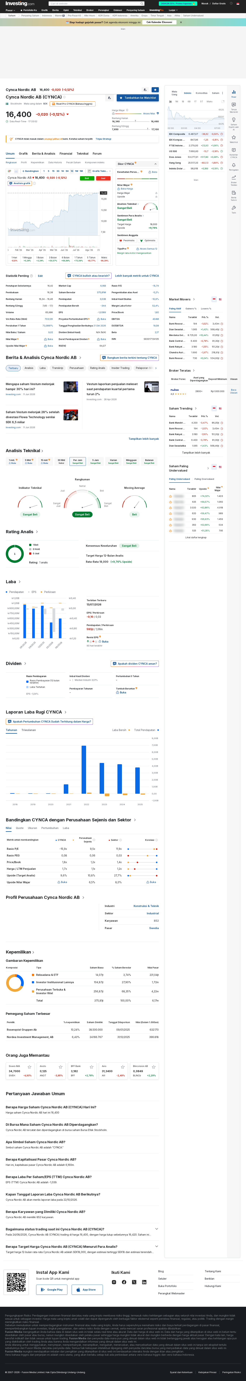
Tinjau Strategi (103, 139)
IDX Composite (177, 134)
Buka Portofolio (167, 1286)
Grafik (23, 153)
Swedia (154, 928)
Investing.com (13, 394)
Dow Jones (175, 157)
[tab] (13, 461)
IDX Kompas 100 (178, 139)
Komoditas (201, 93)
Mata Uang (174, 93)
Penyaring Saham (136, 10)
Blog (161, 1271)
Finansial (66, 153)
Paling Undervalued (179, 479)
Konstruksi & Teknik (146, 905)
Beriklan (209, 1278)
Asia (169, 15)
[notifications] (231, 3)
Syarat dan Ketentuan (181, 1372)
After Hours (89, 15)
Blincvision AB (140, 1066)
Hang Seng (175, 162)
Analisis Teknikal (23, 450)
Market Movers (180, 299)
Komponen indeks (94, 162)
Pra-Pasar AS (74, 15)
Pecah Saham (73, 162)
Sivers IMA (14, 1066)
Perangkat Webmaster (171, 1293)
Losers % (206, 308)
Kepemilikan (37, 162)
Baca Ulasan (233, 391)
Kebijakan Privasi (207, 1372)
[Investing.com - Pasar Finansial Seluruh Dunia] (20, 3)
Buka (64, 882)
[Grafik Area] (16, 171)
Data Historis (55, 162)
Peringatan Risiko (231, 1372)
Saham (11, 15)
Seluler (162, 1278)
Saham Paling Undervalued (178, 468)
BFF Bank (76, 1066)
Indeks (187, 93)
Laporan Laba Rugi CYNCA (34, 712)
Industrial (153, 913)
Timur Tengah (157, 15)
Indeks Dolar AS (177, 168)
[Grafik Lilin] (9, 171)
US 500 (173, 151)
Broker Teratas (180, 370)
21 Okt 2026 (99, 325)
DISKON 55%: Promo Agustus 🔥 (178, 3)
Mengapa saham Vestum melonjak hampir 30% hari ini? (30, 386)
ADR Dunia (103, 15)
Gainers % (190, 308)
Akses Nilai (149, 113)
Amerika (134, 15)
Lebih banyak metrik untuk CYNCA (137, 275)
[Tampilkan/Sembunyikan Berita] (89, 171)
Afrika (177, 15)
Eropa (144, 15)
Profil (24, 162)
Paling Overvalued (204, 479)
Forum (97, 153)
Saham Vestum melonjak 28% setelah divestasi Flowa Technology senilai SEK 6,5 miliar (32, 417)
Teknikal (82, 153)
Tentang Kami (213, 1271)
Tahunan (11, 729)
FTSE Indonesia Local (180, 145)
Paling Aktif (175, 308)
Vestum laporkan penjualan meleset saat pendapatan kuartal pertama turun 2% (112, 389)
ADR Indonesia (119, 15)
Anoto (43, 1066)
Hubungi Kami (213, 1286)
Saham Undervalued (193, 15)
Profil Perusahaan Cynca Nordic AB (43, 897)
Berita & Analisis (43, 153)
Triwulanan (28, 729)
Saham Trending (180, 408)
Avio (104, 1066)
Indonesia (47, 15)
